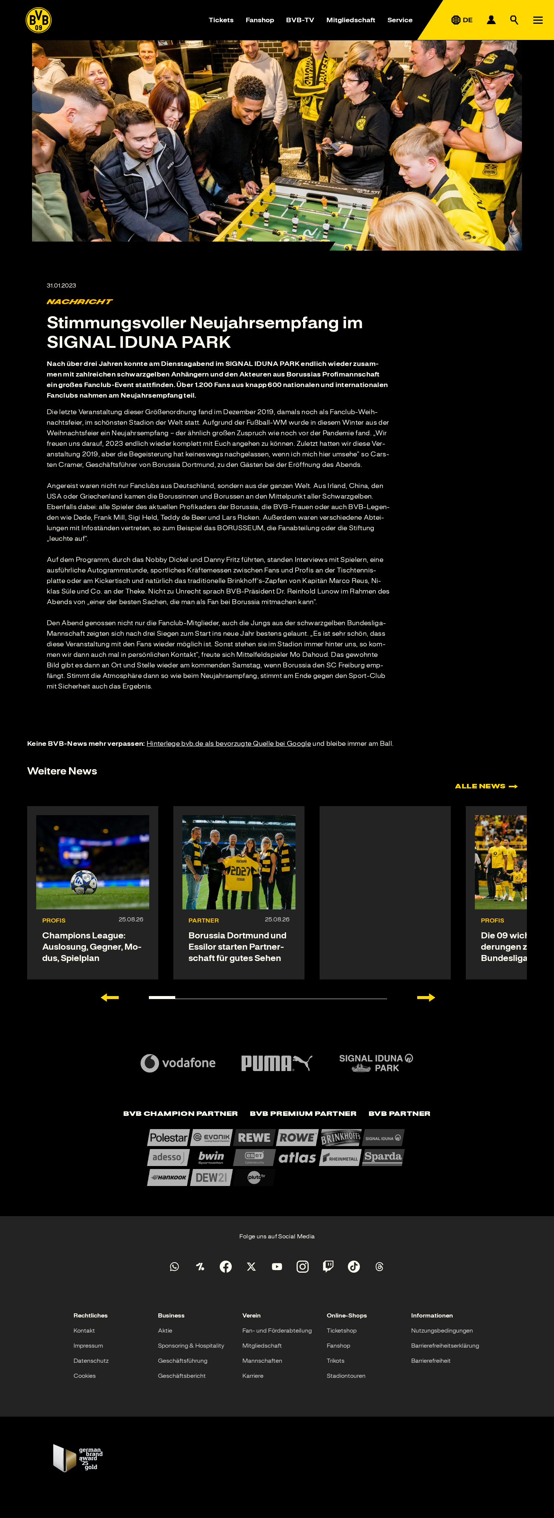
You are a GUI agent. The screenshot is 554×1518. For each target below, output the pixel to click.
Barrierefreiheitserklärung (445, 1346)
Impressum (88, 1346)
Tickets (221, 20)
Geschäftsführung (182, 1361)
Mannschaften (262, 1361)
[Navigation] (538, 20)
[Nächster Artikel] (426, 998)
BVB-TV (300, 20)
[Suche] (514, 20)
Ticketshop (342, 1330)
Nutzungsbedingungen (442, 1330)
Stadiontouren (346, 1376)
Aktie (165, 1330)
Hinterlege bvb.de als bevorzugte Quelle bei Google (229, 743)
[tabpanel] (277, 1157)
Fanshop (260, 20)
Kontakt (84, 1330)
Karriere (252, 1376)
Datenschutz (91, 1361)
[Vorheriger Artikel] (110, 998)
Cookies (84, 1376)
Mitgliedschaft (350, 20)
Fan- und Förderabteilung (277, 1330)
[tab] (180, 1114)
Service (400, 20)
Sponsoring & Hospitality (191, 1346)
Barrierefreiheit (431, 1361)
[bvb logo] (39, 20)
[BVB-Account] (491, 20)
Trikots (335, 1361)
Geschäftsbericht (182, 1376)
